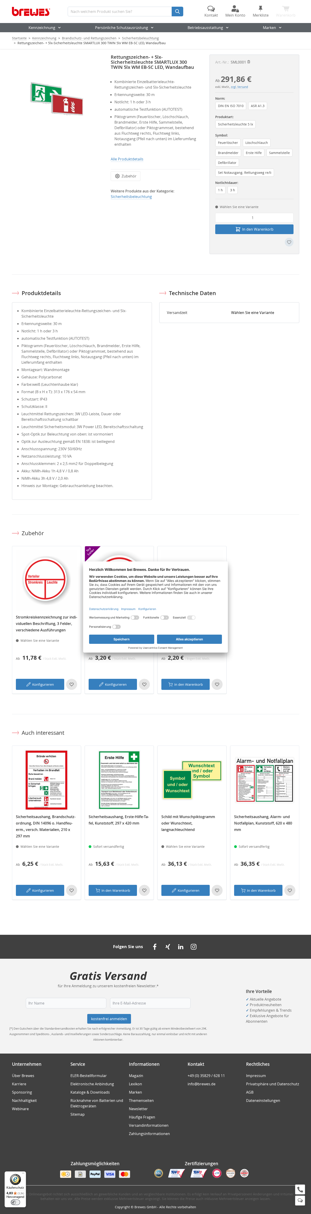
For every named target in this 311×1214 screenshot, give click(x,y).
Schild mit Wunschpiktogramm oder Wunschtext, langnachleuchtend (188, 823)
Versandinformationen (149, 1125)
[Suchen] (177, 11)
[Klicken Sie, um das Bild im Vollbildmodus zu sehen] (57, 99)
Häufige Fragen (142, 1117)
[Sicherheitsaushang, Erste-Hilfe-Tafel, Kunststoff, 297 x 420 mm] (119, 780)
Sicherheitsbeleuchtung (140, 38)
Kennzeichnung (42, 27)
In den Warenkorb (188, 684)
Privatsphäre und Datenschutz (272, 1083)
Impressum (256, 1075)
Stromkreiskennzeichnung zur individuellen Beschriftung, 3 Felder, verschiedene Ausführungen (46, 624)
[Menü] (23, 1174)
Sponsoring (22, 1092)
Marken (269, 27)
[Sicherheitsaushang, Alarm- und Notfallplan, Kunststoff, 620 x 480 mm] (264, 780)
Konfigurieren (43, 684)
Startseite (19, 38)
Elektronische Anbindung (92, 1083)
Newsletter (138, 1108)
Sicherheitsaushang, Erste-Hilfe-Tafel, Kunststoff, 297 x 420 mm (119, 820)
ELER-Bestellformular (88, 1075)
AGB (249, 1092)
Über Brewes (23, 1075)
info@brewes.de (201, 1083)
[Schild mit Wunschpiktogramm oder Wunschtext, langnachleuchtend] (192, 780)
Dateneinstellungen (263, 1100)
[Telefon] (300, 1189)
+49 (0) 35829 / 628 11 (206, 1075)
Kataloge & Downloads (90, 1092)
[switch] (15, 1202)
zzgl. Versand (239, 87)
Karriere (19, 1083)
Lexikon (135, 1083)
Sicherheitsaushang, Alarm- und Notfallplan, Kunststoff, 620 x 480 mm (263, 823)
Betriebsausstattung (205, 27)
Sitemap (77, 1114)
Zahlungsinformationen (149, 1133)
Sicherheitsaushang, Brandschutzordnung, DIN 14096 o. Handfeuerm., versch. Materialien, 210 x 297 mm (46, 826)
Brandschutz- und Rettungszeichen (89, 38)
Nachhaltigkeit (24, 1100)
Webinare (20, 1108)
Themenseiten (141, 1100)
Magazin (136, 1075)
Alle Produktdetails (127, 159)
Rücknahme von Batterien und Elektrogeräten (96, 1103)
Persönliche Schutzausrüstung (121, 27)
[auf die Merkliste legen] (289, 242)
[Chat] (300, 1200)
